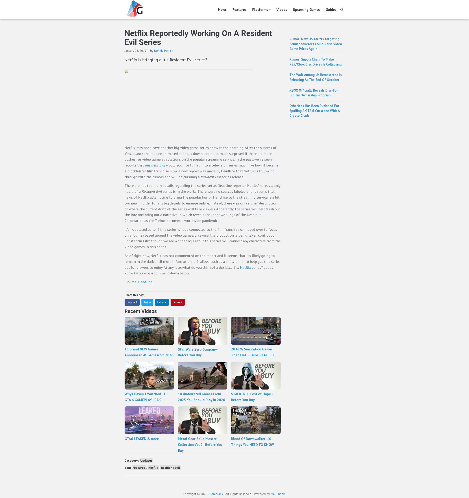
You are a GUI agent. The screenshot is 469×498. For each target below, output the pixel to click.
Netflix (245, 267)
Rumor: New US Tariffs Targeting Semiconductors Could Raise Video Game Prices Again (315, 44)
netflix (153, 468)
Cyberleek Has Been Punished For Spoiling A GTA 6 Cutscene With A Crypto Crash (314, 111)
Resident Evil (170, 468)
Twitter (147, 302)
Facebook (132, 302)
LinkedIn (162, 302)
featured (138, 468)
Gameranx (216, 494)
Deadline (145, 282)
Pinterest (177, 302)
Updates (146, 460)
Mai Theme (278, 494)
